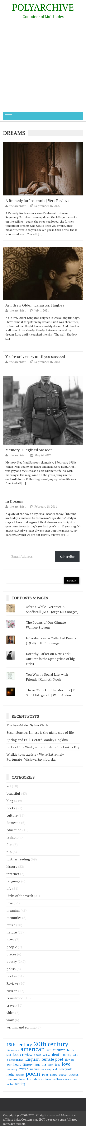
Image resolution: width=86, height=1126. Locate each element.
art (8, 786)
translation (15, 998)
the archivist (17, 206)
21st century (12, 1050)
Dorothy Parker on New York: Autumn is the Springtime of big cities (50, 658)
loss (57, 1064)
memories (13, 917)
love (9, 903)
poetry (11, 961)
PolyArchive (43, 7)
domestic (13, 822)
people (11, 947)
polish (11, 968)
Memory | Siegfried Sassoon (29, 449)
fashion (12, 837)
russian (11, 990)
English (32, 1059)
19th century (19, 1044)
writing (20, 1084)
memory (11, 1069)
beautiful (13, 793)
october (20, 1074)
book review (22, 1055)
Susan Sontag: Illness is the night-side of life (40, 732)
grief (8, 1064)
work (10, 1020)
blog (9, 800)
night (10, 1075)
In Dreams (14, 501)
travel (10, 1005)
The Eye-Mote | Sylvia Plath (27, 725)
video (10, 1012)
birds (70, 1050)
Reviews (12, 983)
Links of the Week (19, 895)
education (14, 830)
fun (9, 852)
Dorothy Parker (70, 1055)
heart (17, 1064)
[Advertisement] (43, 66)
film (9, 844)
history (11, 866)
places (11, 954)
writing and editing (20, 1027)
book (8, 1055)
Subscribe (67, 556)
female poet (52, 1059)
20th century (51, 1044)
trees (48, 1079)
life (8, 888)
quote (63, 1075)
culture (12, 815)
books (10, 808)
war (75, 1079)
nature (11, 932)
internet (12, 873)
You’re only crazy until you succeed (35, 356)
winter (9, 1083)
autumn (59, 1050)
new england (49, 1069)
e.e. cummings (15, 1059)
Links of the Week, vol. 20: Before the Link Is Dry (42, 747)
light (50, 1064)
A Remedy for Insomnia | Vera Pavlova (37, 200)
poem (33, 1074)
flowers (69, 1059)
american (32, 1049)
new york (65, 1069)
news (10, 939)
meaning (13, 910)
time (22, 1079)
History (28, 1064)
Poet (45, 1075)
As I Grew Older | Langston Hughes (34, 305)
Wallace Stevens (62, 1079)
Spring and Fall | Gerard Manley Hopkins (37, 739)
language (13, 881)
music (10, 925)
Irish (37, 1064)
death (56, 1055)
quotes (11, 976)
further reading (18, 859)
